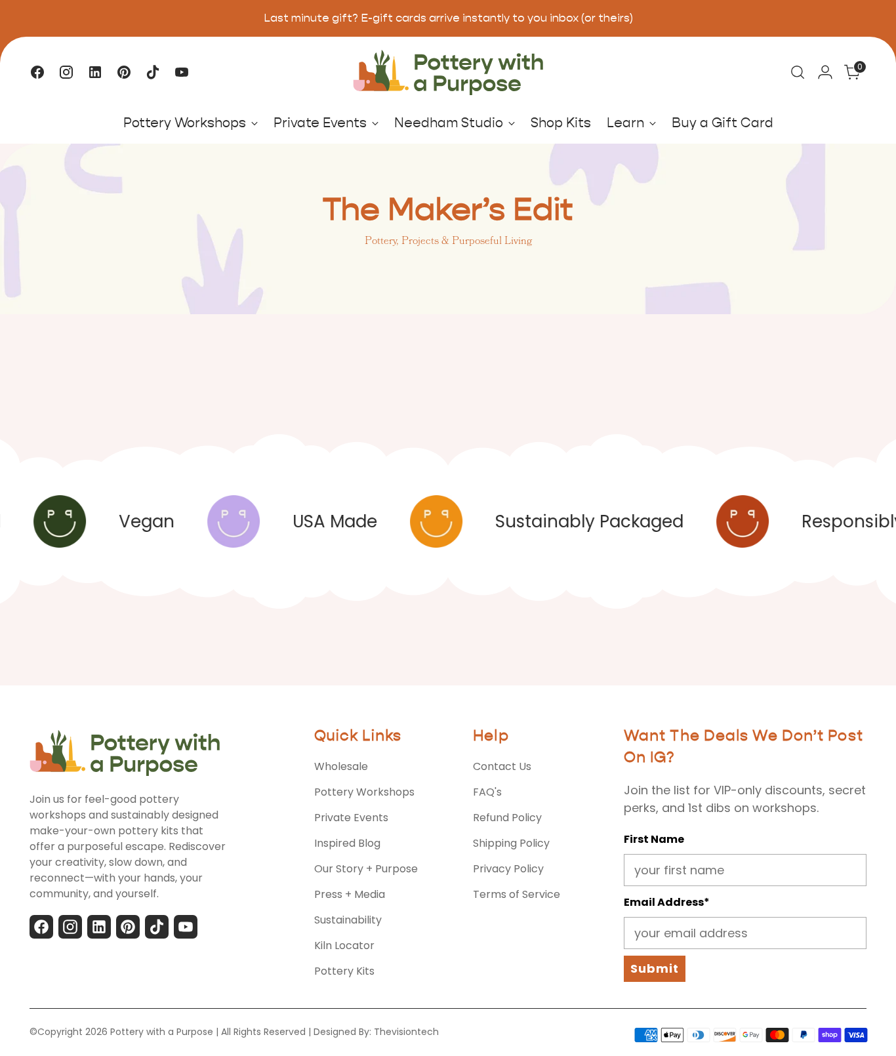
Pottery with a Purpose (161, 1031)
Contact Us (502, 766)
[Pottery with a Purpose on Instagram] (66, 72)
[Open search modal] (797, 72)
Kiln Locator (344, 945)
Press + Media (349, 894)
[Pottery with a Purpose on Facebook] (37, 72)
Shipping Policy (511, 843)
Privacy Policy (508, 868)
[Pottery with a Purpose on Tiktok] (153, 72)
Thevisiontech (406, 1031)
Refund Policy (507, 817)
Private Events (351, 817)
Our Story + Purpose (366, 868)
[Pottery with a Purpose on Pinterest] (124, 72)
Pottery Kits (344, 971)
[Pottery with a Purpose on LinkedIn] (95, 72)
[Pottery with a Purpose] (448, 72)
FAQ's (487, 792)
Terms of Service (516, 894)
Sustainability (348, 919)
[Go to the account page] (825, 72)
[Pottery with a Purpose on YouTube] (182, 72)
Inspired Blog (347, 843)
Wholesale (341, 766)
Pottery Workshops (364, 792)
